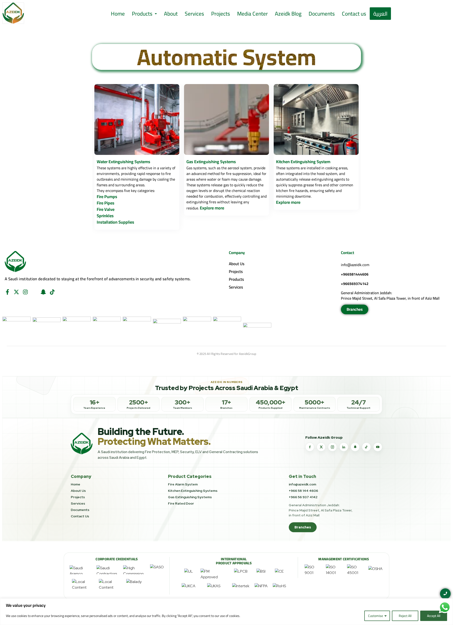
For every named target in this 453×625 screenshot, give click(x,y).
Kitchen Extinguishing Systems (193, 491)
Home (118, 14)
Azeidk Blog (288, 14)
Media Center (252, 14)
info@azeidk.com (355, 264)
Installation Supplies (115, 222)
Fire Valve (105, 209)
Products (142, 14)
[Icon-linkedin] (34, 292)
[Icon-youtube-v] (61, 292)
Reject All (405, 616)
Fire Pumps (107, 196)
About (171, 14)
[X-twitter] (16, 292)
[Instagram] (25, 292)
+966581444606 (355, 274)
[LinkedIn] (343, 446)
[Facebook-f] (7, 292)
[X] (321, 446)
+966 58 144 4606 (303, 491)
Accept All (433, 616)
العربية (380, 14)
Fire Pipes (105, 203)
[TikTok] (366, 446)
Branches (302, 527)
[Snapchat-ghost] (43, 292)
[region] (226, 611)
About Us (236, 264)
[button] (144, 13)
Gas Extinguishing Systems (190, 497)
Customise (375, 616)
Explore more (212, 208)
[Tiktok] (52, 292)
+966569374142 (355, 283)
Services (194, 14)
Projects (220, 14)
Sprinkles (105, 216)
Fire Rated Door (181, 503)
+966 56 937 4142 (303, 497)
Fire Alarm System (183, 484)
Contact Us (80, 516)
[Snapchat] (355, 446)
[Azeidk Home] (81, 443)
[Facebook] (309, 446)
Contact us (354, 14)
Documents (322, 14)
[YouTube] (377, 446)
